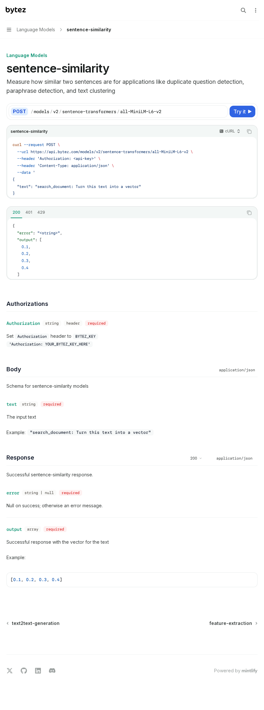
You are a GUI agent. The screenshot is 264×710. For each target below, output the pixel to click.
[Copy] (221, 111)
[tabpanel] (132, 248)
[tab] (16, 212)
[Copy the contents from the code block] (249, 131)
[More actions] (255, 10)
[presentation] (132, 167)
